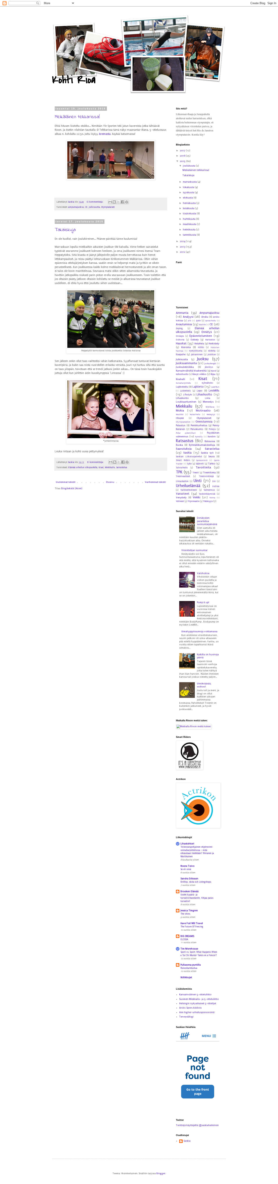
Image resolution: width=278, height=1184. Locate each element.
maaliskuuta (190, 224)
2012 (183, 252)
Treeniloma (209, 472)
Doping (179, 328)
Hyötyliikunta (195, 351)
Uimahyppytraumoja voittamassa (199, 631)
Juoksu (202, 359)
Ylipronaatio (193, 501)
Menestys (208, 401)
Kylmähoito (207, 383)
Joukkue (212, 354)
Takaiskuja (65, 229)
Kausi (213, 371)
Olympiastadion (183, 422)
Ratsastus (184, 440)
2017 (183, 150)
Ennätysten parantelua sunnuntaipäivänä (207, 521)
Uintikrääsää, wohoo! (204, 685)
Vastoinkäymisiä (207, 494)
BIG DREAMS (187, 936)
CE (86, 207)
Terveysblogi (186, 1016)
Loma (207, 398)
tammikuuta (190, 234)
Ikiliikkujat (186, 977)
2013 (183, 246)
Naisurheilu (195, 414)
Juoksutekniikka (185, 367)
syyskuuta (189, 192)
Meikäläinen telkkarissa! (77, 117)
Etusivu (110, 482)
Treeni (196, 472)
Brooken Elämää (189, 891)
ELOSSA (184, 939)
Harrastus (210, 340)
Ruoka (179, 445)
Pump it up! (203, 602)
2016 (183, 155)
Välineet (180, 501)
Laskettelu (185, 391)
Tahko (211, 463)
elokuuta (188, 197)
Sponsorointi (202, 460)
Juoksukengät (210, 363)
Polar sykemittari (186, 433)
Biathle (202, 325)
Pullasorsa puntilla (190, 964)
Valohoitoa (203, 573)
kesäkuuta (189, 208)
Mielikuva (210, 407)
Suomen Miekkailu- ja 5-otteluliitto (199, 999)
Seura (211, 456)
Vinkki (196, 497)
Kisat (101, 467)
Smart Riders (183, 460)
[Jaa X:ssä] (118, 202)
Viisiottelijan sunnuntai (194, 550)
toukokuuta (190, 213)
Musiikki (180, 414)
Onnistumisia (203, 421)
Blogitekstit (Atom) (71, 488)
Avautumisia (184, 324)
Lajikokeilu (182, 386)
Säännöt (200, 463)
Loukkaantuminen (186, 401)
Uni (214, 481)
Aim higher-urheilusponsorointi (197, 1012)
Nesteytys (211, 414)
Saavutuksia (184, 449)
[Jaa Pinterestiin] (126, 202)
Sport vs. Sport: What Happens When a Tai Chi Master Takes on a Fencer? (198, 954)
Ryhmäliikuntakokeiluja (202, 445)
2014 (183, 241)
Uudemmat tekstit (65, 482)
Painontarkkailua (188, 968)
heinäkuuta (189, 203)
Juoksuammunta (186, 363)
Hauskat (181, 343)
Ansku (204, 316)
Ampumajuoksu (76, 207)
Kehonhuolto (182, 374)
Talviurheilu (182, 467)
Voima (212, 498)
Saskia (187, 452)
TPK (179, 472)
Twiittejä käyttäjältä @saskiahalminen (197, 1125)
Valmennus (209, 490)
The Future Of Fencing (191, 926)
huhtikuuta (189, 219)
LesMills (214, 390)
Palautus (180, 425)
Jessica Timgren (189, 910)
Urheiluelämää (188, 485)
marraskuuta (190, 181)
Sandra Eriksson (189, 878)
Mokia (180, 410)
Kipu (213, 374)
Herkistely (213, 343)
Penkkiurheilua (199, 425)
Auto (198, 320)
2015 (183, 161)
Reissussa (210, 441)
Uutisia (215, 486)
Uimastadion (182, 481)
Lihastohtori (187, 843)
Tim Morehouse (189, 948)
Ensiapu (180, 336)
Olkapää (180, 418)
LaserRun (215, 387)
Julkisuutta (94, 207)
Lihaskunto (182, 398)
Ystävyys (208, 501)
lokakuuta (189, 187)
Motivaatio (203, 410)
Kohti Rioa (73, 80)
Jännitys (209, 367)
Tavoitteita (203, 467)
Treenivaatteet (183, 476)
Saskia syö (207, 452)
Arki (189, 321)
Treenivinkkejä (206, 476)
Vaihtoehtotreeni (188, 490)
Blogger (160, 1173)
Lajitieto (198, 386)
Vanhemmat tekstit (155, 482)
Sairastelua (121, 467)
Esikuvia (180, 340)
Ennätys (207, 332)
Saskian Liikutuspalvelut (189, 456)
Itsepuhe (180, 354)
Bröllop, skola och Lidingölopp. (196, 881)
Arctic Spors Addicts (190, 1007)
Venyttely (181, 497)
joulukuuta (189, 165)
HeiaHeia (199, 343)
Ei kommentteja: (95, 202)
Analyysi (188, 317)
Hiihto (201, 347)
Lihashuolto (204, 394)
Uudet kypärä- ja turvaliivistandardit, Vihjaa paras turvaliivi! (196, 898)
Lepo (199, 390)
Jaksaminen (197, 354)
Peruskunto (196, 429)
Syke (189, 463)
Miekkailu (110, 467)
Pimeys (212, 429)
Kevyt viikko (199, 374)
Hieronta (186, 347)
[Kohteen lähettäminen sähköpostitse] (110, 202)
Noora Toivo (187, 866)
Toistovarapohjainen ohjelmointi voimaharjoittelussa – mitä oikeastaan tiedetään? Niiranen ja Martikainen (197, 851)
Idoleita (211, 351)
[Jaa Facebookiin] (122, 202)
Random (212, 436)
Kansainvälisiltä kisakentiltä (191, 370)
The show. (185, 913)
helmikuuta (189, 229)
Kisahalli (180, 379)
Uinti (198, 480)
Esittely (195, 339)
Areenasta (105, 133)
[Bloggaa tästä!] (114, 202)
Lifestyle (187, 394)
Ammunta (182, 313)
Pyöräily (199, 437)
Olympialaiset (108, 207)
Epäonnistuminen (200, 336)
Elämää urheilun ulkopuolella (82, 467)
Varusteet (182, 493)
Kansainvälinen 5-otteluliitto (195, 994)
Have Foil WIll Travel (191, 923)
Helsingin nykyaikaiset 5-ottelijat (197, 1003)
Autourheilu (210, 321)
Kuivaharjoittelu (183, 383)
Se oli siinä (185, 869)
